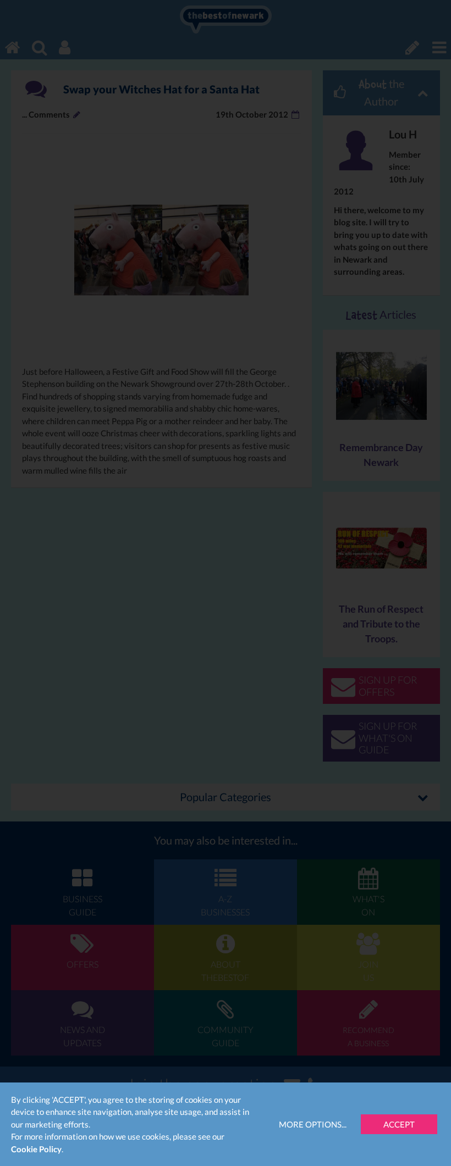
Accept (399, 1124)
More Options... (312, 1124)
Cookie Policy (36, 1149)
